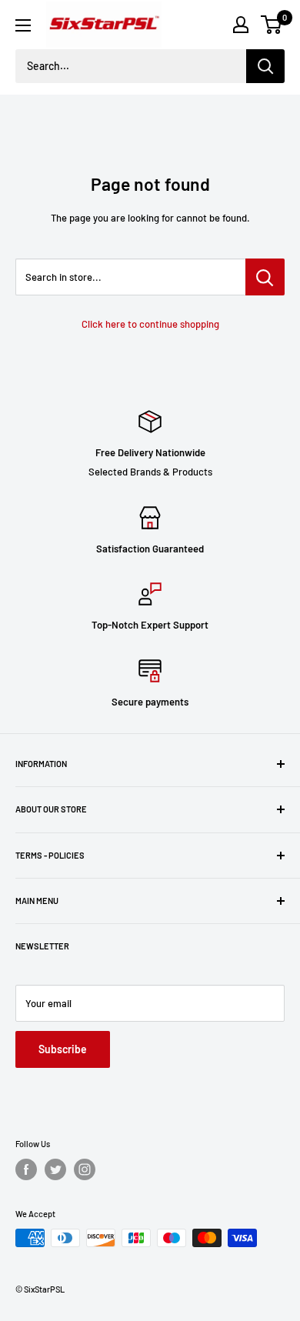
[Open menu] (23, 25)
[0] (272, 24)
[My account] (240, 24)
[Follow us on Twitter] (55, 1169)
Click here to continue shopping (150, 324)
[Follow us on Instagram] (84, 1169)
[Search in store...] (265, 277)
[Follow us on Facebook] (26, 1169)
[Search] (265, 66)
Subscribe (62, 1049)
